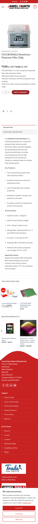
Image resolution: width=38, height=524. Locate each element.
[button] (3, 6)
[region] (19, 506)
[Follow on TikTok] (24, 1)
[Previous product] (7, 62)
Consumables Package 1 (9, 303)
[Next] (36, 298)
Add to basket (20, 92)
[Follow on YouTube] (26, 1)
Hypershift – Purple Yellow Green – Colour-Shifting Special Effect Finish (27, 341)
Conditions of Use (10, 448)
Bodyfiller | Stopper (10, 51)
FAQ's (6, 452)
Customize (19, 514)
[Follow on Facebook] (20, 1)
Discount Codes (10, 443)
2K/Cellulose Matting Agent (9, 339)
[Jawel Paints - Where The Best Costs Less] (19, 7)
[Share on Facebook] (7, 111)
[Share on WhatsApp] (3, 111)
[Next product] (3, 62)
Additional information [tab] (12, 132)
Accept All (19, 508)
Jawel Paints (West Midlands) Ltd (14, 361)
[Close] (36, 490)
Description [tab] (8, 127)
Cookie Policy (26, 503)
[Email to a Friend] (11, 111)
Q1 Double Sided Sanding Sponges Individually (25, 305)
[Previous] (1, 298)
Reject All (19, 519)
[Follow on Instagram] (22, 1)
